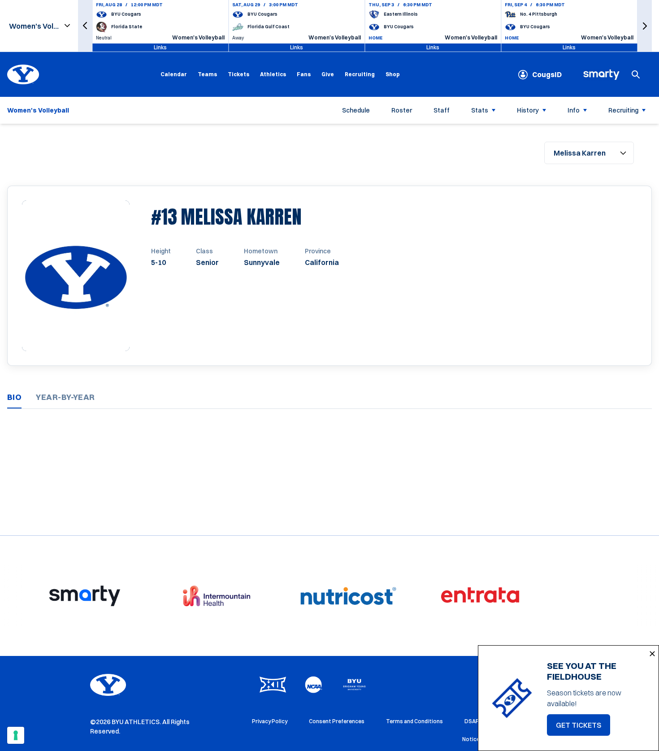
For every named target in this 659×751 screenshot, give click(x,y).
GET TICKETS (583, 728)
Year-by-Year (65, 397)
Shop (393, 74)
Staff (442, 110)
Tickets (238, 74)
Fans (304, 74)
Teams (207, 74)
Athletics (273, 74)
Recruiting (360, 74)
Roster (401, 110)
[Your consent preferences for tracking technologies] (15, 735)
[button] (85, 26)
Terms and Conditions (414, 721)
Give (327, 74)
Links (160, 47)
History (528, 110)
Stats (479, 110)
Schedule (356, 110)
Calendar (173, 74)
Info (574, 110)
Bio (14, 397)
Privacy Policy (269, 721)
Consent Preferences (336, 721)
